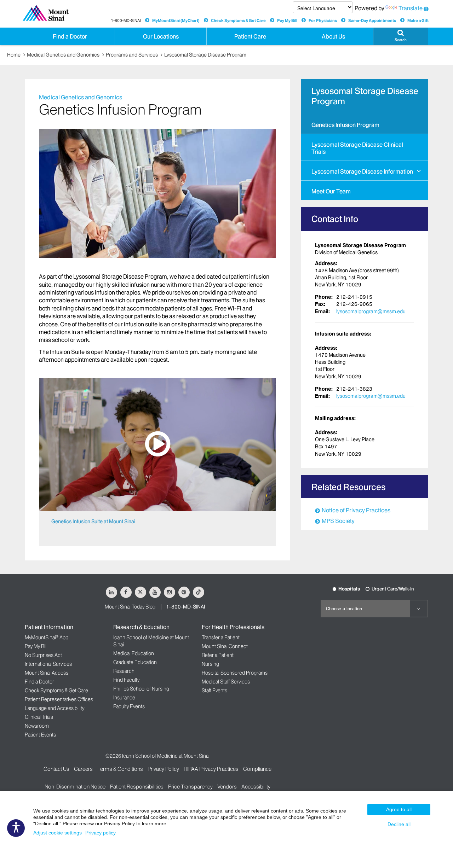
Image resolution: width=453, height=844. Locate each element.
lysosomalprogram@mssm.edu (371, 311)
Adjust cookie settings (57, 833)
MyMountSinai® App (46, 637)
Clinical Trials (39, 717)
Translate (410, 8)
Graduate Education (135, 662)
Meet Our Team (331, 191)
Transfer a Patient (221, 637)
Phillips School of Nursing (141, 689)
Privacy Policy (163, 769)
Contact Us (56, 769)
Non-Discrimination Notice (75, 786)
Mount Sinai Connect (225, 646)
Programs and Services (132, 55)
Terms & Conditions (120, 769)
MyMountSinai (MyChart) (176, 20)
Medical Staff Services (226, 682)
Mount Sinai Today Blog (130, 607)
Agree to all (399, 809)
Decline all (399, 824)
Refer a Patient (218, 655)
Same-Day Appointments (372, 20)
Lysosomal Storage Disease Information (362, 171)
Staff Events (214, 690)
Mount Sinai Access (46, 673)
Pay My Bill (287, 20)
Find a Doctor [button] (70, 36)
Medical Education (133, 653)
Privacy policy (100, 833)
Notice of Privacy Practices (356, 510)
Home (14, 55)
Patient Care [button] (250, 36)
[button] (400, 36)
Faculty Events (129, 706)
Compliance (257, 769)
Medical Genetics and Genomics (63, 55)
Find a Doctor (39, 682)
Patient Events (40, 735)
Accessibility (255, 786)
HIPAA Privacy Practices (211, 769)
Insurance (124, 697)
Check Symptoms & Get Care (238, 20)
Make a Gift (418, 20)
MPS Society (338, 520)
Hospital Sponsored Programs (235, 673)
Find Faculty (126, 680)
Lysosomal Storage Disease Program (205, 55)
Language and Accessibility (54, 708)
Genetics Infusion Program (345, 124)
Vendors (227, 786)
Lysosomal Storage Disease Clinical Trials (357, 148)
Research (123, 671)
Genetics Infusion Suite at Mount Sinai (93, 521)
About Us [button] (333, 36)
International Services (48, 664)
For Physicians (323, 20)
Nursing (210, 664)
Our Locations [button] (161, 36)
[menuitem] (364, 124)
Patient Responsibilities (137, 786)
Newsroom (37, 726)
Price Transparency (190, 786)
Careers (83, 769)
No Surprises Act (43, 655)
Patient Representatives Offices (59, 699)
